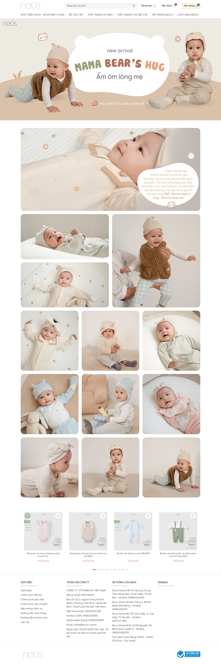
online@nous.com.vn (85, 625)
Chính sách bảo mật (32, 599)
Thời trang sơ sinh (100, 15)
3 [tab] (102, 569)
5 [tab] (110, 569)
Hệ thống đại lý (162, 15)
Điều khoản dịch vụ (32, 608)
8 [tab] (123, 569)
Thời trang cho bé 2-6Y (132, 15)
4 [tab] (106, 569)
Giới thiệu (26, 590)
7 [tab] (118, 569)
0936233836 (90, 616)
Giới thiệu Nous (31, 15)
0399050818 (96, 620)
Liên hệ (25, 622)
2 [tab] (98, 569)
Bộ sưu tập (76, 15)
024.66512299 (93, 611)
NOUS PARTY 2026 (53, 15)
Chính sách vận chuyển (34, 604)
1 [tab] (94, 569)
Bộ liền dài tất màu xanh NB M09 (133, 553)
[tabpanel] (43, 538)
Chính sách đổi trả (31, 595)
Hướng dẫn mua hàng (33, 613)
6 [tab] (114, 569)
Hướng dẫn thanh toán (34, 618)
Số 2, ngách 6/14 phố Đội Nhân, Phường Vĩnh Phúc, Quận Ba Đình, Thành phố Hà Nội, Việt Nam (86, 603)
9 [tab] (127, 569)
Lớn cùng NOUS (187, 15)
